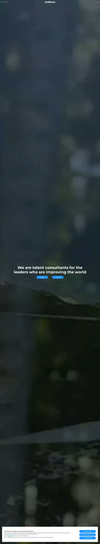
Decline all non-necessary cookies (87, 534)
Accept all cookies (87, 531)
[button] (97, 2)
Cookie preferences (87, 538)
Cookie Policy (10, 535)
